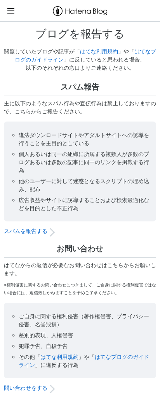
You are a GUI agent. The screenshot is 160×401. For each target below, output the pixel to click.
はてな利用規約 (99, 51)
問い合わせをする (25, 387)
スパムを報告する (25, 231)
